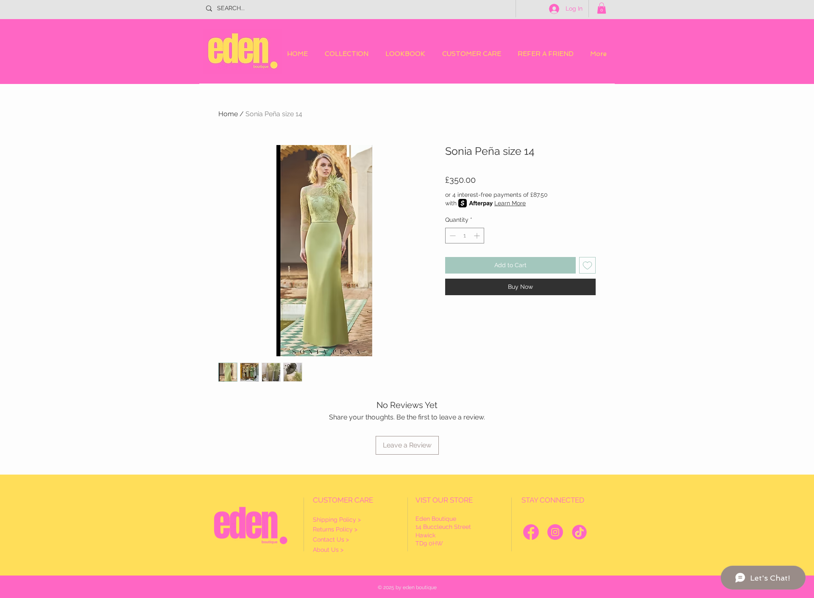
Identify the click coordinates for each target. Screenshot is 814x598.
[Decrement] (451, 235)
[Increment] (477, 235)
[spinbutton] (464, 235)
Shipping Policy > (337, 519)
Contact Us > (331, 539)
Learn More (510, 203)
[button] (601, 8)
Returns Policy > (335, 529)
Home (228, 114)
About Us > (328, 549)
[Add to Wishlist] (587, 265)
